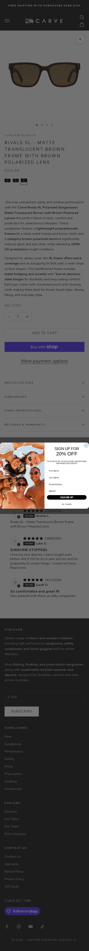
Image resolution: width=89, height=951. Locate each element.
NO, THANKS (67, 504)
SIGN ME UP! (66, 497)
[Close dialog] (86, 445)
